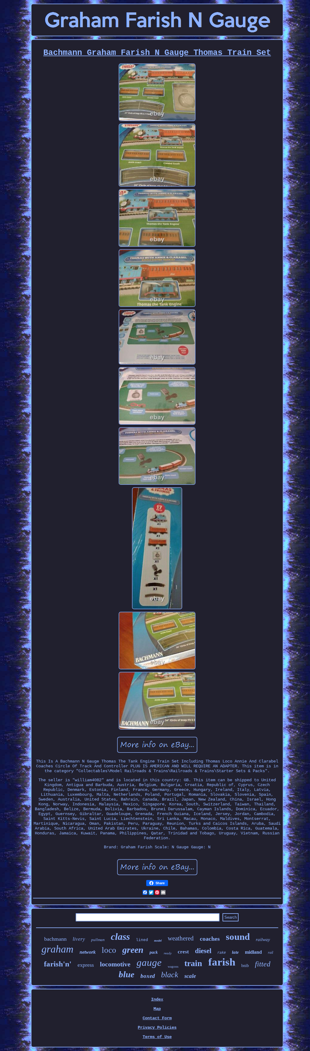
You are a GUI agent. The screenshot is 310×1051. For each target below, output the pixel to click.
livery (79, 939)
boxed (147, 976)
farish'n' (57, 964)
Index (157, 999)
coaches (210, 938)
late (235, 952)
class (120, 936)
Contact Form (157, 1018)
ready (168, 953)
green (132, 950)
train (193, 963)
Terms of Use (157, 1036)
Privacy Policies (157, 1027)
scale (190, 976)
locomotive (115, 964)
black (169, 974)
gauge (149, 962)
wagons (173, 966)
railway (263, 939)
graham (57, 949)
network (88, 952)
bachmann (55, 939)
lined (142, 940)
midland (253, 952)
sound (238, 936)
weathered (181, 938)
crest (183, 952)
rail (270, 952)
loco (109, 950)
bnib (245, 965)
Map (157, 1008)
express (86, 965)
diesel (203, 951)
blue (126, 974)
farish (221, 962)
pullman (98, 939)
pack (154, 952)
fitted (262, 964)
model (158, 940)
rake (221, 953)
